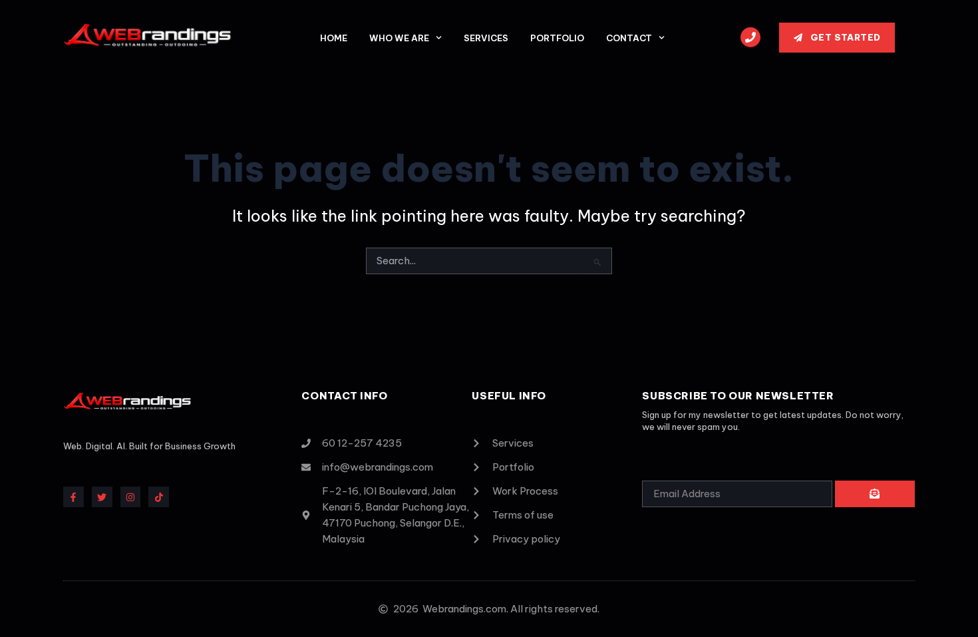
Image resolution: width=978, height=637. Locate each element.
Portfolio (557, 38)
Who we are (399, 38)
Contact (629, 38)
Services (486, 38)
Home (333, 38)
